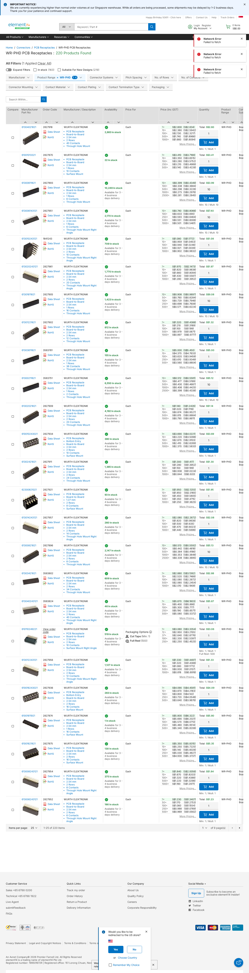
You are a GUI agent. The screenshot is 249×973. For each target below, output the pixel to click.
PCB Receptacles (44, 47)
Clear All (44, 63)
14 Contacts (72, 533)
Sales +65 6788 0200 (19, 890)
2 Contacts (72, 394)
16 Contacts (72, 310)
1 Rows (70, 168)
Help (214, 17)
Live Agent (12, 901)
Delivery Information (79, 907)
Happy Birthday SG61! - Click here (163, 17)
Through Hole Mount (78, 146)
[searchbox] (111, 26)
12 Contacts (72, 338)
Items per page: (18, 827)
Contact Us (201, 17)
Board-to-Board (75, 134)
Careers (132, 901)
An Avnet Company (17, 957)
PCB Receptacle (75, 131)
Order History (75, 896)
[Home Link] (19, 27)
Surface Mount (74, 173)
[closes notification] (244, 4)
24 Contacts (73, 477)
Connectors (23, 47)
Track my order (76, 890)
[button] (14, 37)
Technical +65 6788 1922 (21, 896)
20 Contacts (73, 282)
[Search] (151, 26)
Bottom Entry (73, 441)
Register (206, 25)
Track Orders (227, 17)
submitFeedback (16, 907)
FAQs (9, 913)
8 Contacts (72, 505)
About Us (133, 890)
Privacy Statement (16, 943)
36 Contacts (73, 366)
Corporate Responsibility (142, 907)
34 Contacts (73, 589)
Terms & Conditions (75, 943)
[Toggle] (9, 69)
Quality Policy (135, 896)
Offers (188, 17)
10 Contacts (72, 171)
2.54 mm (71, 137)
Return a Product (77, 901)
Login (197, 25)
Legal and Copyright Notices (45, 943)
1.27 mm (70, 499)
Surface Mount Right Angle (81, 648)
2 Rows (70, 140)
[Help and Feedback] (238, 962)
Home (9, 47)
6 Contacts (72, 198)
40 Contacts (73, 143)
